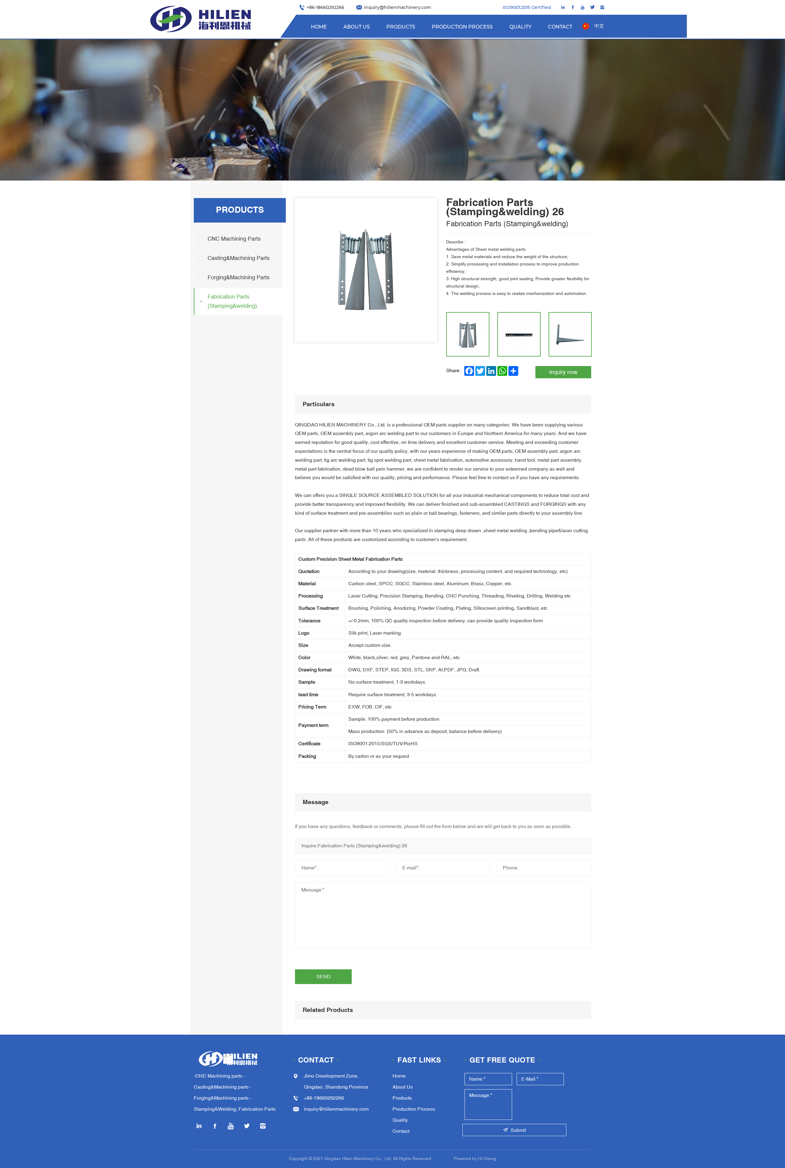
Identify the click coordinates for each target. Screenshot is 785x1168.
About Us (356, 26)
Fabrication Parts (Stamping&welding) (232, 301)
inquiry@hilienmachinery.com (397, 7)
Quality (520, 26)
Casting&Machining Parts (239, 258)
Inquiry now (563, 372)
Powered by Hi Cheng (475, 1158)
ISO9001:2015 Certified (527, 7)
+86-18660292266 (325, 7)
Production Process (462, 26)
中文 (599, 26)
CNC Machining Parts (234, 238)
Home (319, 26)
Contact (560, 26)
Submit (518, 1130)
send (323, 977)
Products (400, 26)
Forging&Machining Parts (239, 277)
